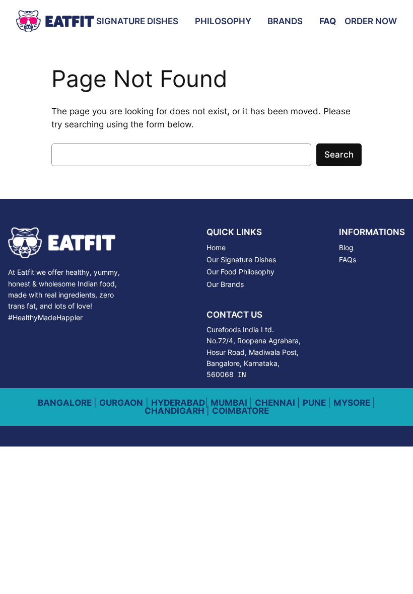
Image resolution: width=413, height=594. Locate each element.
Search (339, 155)
